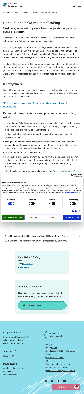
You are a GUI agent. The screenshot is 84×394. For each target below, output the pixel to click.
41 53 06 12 (28, 264)
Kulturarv (25, 13)
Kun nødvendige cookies (13, 217)
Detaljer (75, 211)
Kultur (16, 13)
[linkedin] (58, 381)
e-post (54, 347)
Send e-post (24, 267)
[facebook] (45, 381)
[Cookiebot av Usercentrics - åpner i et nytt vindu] (73, 175)
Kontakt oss (51, 354)
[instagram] (52, 381)
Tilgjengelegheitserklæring (58, 364)
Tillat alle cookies (72, 217)
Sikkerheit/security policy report (60, 370)
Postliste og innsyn (55, 357)
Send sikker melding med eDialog (61, 351)
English (49, 361)
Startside (6, 13)
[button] (79, 6)
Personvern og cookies (56, 367)
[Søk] (74, 6)
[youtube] (64, 381)
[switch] (32, 203)
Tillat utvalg (33, 217)
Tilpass (51, 217)
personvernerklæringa (71, 192)
